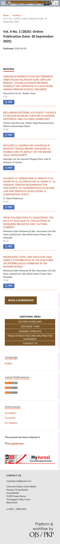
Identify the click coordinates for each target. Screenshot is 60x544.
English (8, 363)
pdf (10, 102)
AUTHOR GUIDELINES (30, 321)
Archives (17, 15)
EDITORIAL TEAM (30, 326)
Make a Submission (20, 300)
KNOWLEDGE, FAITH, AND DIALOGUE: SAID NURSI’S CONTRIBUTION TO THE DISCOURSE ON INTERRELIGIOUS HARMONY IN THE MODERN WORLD (28, 261)
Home (6, 15)
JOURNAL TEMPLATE (30, 331)
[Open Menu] (3, 3)
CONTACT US (30, 343)
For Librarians (11, 423)
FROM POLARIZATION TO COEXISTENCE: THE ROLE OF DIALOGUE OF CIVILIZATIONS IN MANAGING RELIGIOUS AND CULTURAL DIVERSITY (28, 222)
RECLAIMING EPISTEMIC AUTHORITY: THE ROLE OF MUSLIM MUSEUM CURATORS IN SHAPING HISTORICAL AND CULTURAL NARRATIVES (29, 116)
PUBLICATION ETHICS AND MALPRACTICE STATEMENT (30, 337)
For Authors (10, 418)
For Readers (10, 413)
